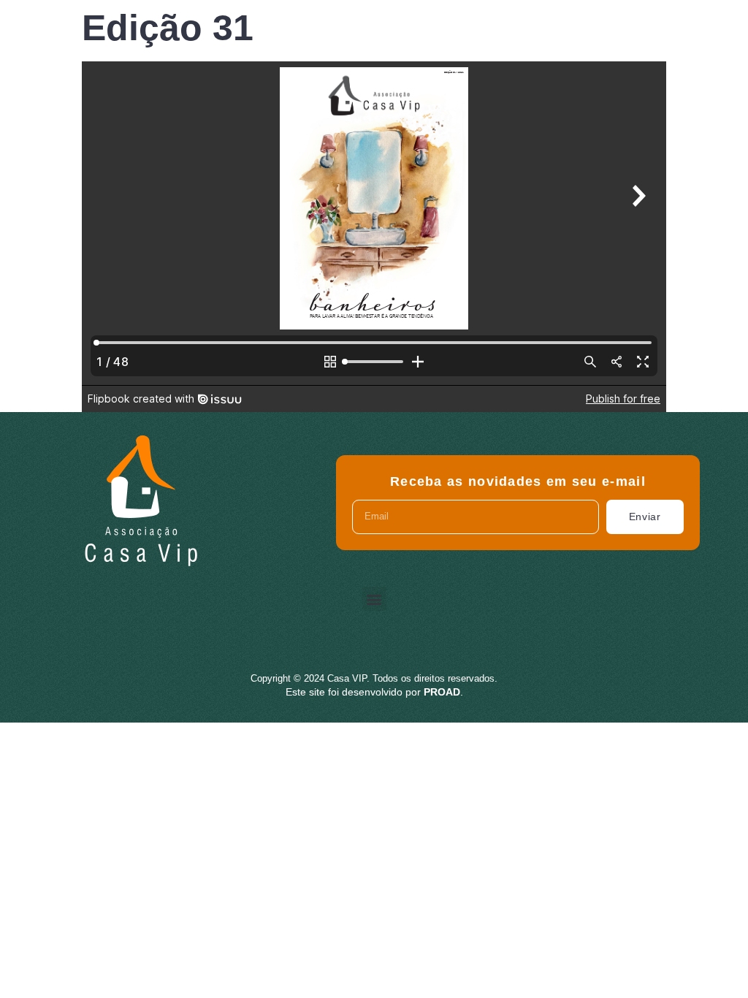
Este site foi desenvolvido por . (374, 692)
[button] (374, 599)
